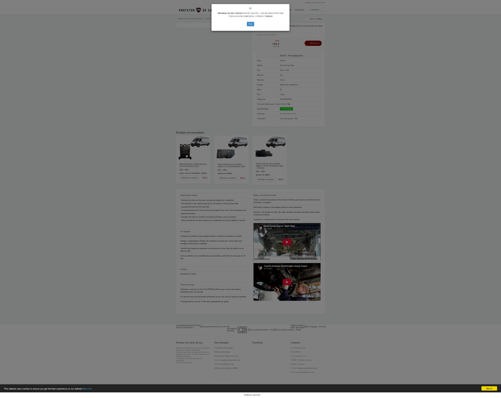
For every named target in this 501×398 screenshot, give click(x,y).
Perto (250, 24)
